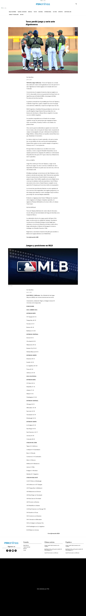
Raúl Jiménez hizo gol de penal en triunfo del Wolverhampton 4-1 (53, 549)
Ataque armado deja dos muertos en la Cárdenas (51, 546)
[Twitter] (10, 550)
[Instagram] (16, 550)
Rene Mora (31, 77)
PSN (48, 589)
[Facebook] (7, 550)
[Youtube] (13, 550)
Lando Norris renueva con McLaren (51, 552)
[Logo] (43, 4)
